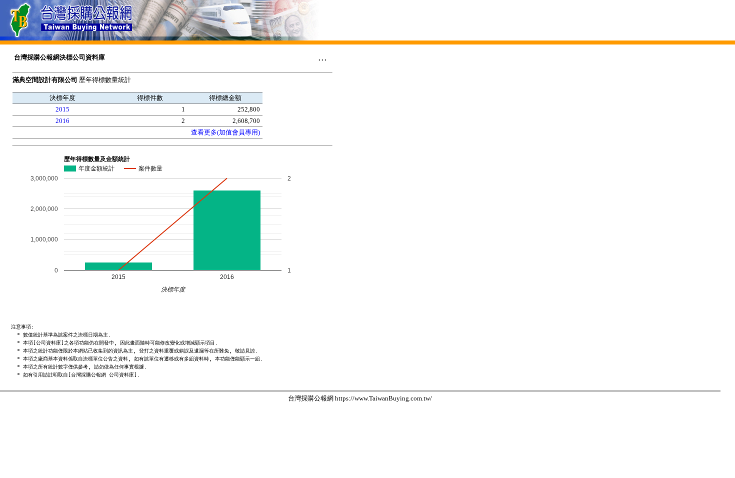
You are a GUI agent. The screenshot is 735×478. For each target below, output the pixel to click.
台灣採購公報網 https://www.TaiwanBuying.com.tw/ (360, 398)
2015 (63, 109)
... (322, 57)
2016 (63, 120)
